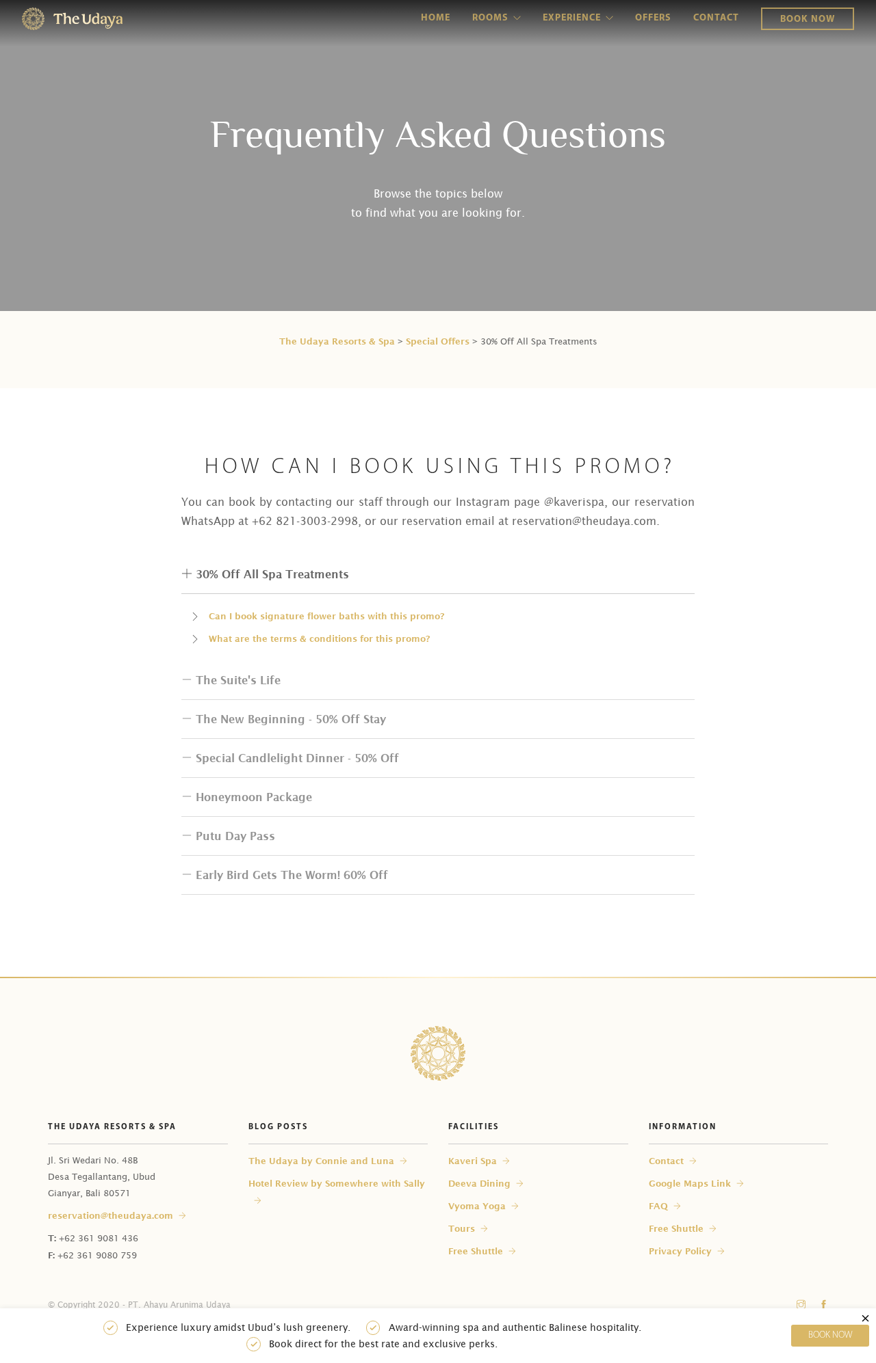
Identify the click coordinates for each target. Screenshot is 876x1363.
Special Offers (437, 341)
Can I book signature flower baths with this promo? (326, 615)
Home (435, 18)
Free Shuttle (475, 1250)
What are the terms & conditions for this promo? (319, 638)
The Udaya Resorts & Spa (337, 341)
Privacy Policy (680, 1250)
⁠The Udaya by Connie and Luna (321, 1160)
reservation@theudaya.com (110, 1215)
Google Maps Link (690, 1183)
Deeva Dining (479, 1183)
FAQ (658, 1205)
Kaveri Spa (472, 1160)
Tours (461, 1228)
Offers (653, 18)
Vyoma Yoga (477, 1205)
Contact (716, 18)
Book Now (807, 19)
